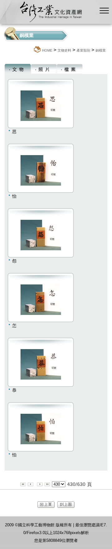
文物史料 (64, 50)
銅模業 (101, 50)
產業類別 (83, 50)
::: (31, 50)
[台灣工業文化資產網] (50, 22)
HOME (47, 50)
